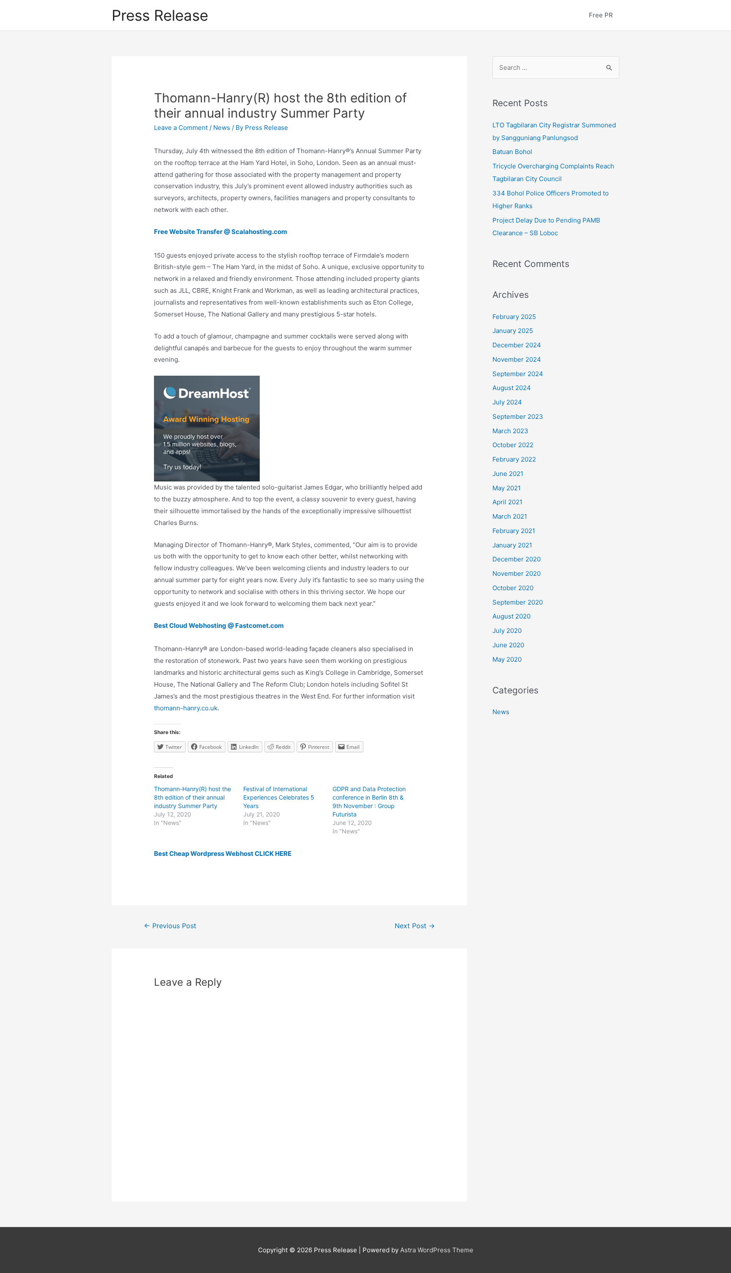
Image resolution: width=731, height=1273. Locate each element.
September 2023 (517, 416)
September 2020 (517, 602)
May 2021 (506, 488)
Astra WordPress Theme (436, 1250)
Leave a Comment (181, 128)
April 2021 (507, 502)
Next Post (415, 926)
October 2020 (512, 588)
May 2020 (507, 659)
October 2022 (512, 445)
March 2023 (510, 431)
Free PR (601, 15)
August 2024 (511, 388)
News (221, 128)
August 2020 (511, 616)
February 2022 (514, 459)
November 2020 (516, 573)
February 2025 (514, 317)
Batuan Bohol (512, 152)
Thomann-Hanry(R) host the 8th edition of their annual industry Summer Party (192, 797)
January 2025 (512, 331)
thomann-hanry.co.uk (185, 708)
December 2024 (516, 345)
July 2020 (507, 631)
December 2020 (516, 559)
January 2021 (512, 545)
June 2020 (508, 645)
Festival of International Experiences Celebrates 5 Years (278, 797)
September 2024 (517, 374)
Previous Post (170, 926)
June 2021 (507, 474)
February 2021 (513, 531)
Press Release (160, 15)
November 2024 (516, 359)
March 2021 (509, 516)
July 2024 (507, 402)
